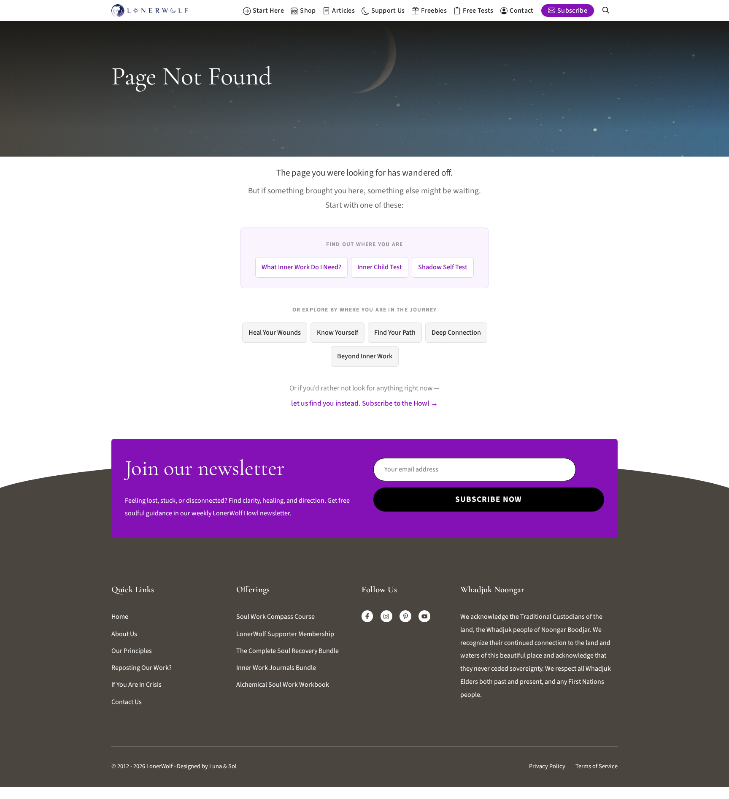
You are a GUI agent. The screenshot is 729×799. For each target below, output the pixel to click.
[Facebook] (367, 616)
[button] (606, 10)
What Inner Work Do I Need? (301, 267)
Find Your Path (395, 333)
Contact (521, 10)
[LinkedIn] (405, 616)
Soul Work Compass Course (275, 616)
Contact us (126, 702)
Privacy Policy (547, 766)
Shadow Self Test (442, 267)
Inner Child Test (379, 267)
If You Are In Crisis (136, 684)
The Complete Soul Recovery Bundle (287, 650)
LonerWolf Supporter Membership (285, 634)
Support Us (388, 10)
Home (119, 616)
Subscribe (572, 10)
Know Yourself (337, 333)
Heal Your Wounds (274, 333)
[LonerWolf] (149, 10)
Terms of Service (596, 766)
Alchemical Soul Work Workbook (282, 684)
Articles (343, 10)
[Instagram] (386, 616)
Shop (308, 10)
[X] (424, 616)
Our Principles (131, 650)
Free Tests (478, 10)
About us (124, 634)
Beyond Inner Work (364, 356)
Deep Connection (456, 333)
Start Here (268, 10)
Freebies (434, 10)
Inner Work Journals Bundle (276, 667)
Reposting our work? (141, 667)
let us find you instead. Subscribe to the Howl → (364, 403)
